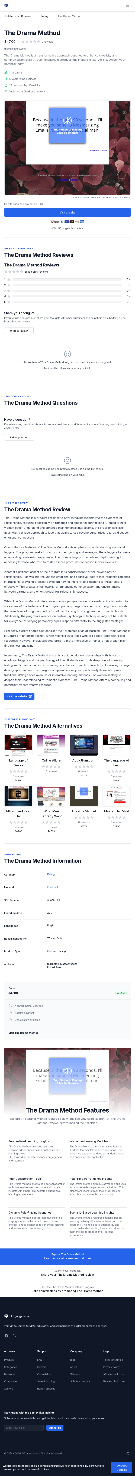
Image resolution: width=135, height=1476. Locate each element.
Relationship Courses (18, 16)
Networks (9, 1374)
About (73, 1366)
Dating (44, 16)
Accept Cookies (122, 1467)
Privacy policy (111, 1366)
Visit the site (68, 212)
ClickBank (53, 887)
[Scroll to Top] (128, 1453)
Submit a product (80, 1381)
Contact (41, 1366)
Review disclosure (114, 1381)
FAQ (39, 1359)
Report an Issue (46, 1388)
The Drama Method (69, 16)
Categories (10, 1366)
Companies (10, 1381)
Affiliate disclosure (113, 1374)
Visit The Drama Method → (25, 1032)
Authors (8, 1388)
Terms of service (113, 1359)
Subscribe (55, 1427)
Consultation (44, 1374)
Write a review (19, 330)
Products (9, 1359)
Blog (73, 1359)
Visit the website (17, 696)
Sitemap (75, 1374)
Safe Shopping (46, 1381)
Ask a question (19, 437)
